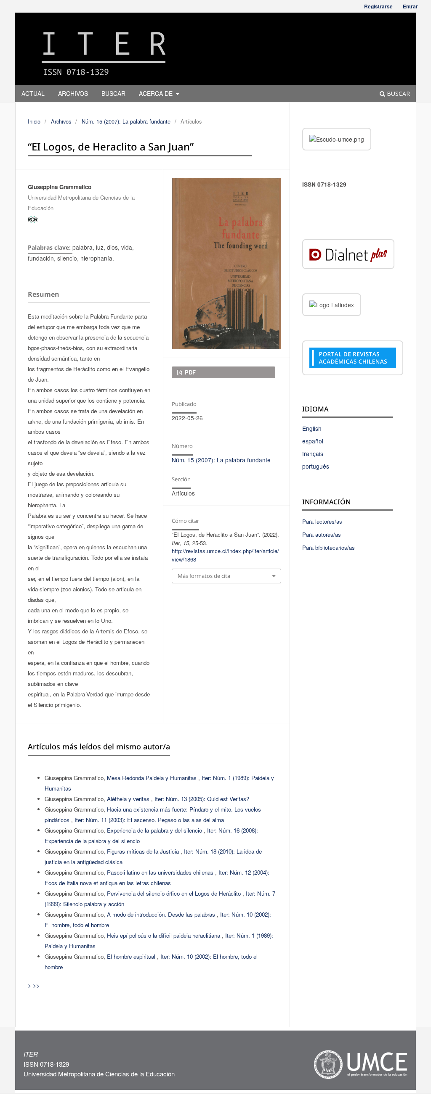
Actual (33, 93)
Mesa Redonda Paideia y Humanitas (152, 778)
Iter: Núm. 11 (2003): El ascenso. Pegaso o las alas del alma (149, 820)
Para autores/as (321, 534)
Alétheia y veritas (129, 799)
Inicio (34, 121)
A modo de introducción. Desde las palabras (162, 914)
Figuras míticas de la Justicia (144, 851)
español (312, 441)
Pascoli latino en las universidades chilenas (161, 872)
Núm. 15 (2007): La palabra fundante (126, 121)
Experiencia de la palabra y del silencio (155, 830)
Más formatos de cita (204, 576)
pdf (189, 372)
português (315, 466)
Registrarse (378, 6)
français (312, 453)
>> (36, 985)
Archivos (73, 93)
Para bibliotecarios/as (328, 547)
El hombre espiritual (132, 956)
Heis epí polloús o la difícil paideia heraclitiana (164, 935)
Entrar (410, 6)
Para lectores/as (322, 521)
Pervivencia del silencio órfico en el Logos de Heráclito (174, 893)
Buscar (113, 93)
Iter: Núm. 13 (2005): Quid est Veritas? (201, 799)
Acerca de (156, 93)
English (312, 428)
